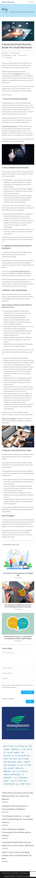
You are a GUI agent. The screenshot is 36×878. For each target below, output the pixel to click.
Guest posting (23, 873)
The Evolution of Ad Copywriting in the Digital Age (18, 574)
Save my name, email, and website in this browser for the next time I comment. (17, 686)
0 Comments (8, 57)
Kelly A (6, 53)
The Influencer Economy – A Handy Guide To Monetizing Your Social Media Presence (17, 819)
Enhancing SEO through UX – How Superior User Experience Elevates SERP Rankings (18, 637)
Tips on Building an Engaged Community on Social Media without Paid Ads (16, 832)
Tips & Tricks (22, 55)
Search (30, 701)
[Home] (2, 12)
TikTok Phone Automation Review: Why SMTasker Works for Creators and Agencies (17, 796)
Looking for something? (8, 698)
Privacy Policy (15, 873)
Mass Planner (8, 2)
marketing (17, 74)
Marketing (7, 55)
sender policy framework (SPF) (20, 271)
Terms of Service (6, 873)
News (14, 55)
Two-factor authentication (9, 126)
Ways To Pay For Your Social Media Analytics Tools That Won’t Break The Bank (16, 855)
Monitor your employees (9, 418)
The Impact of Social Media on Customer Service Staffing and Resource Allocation (18, 606)
